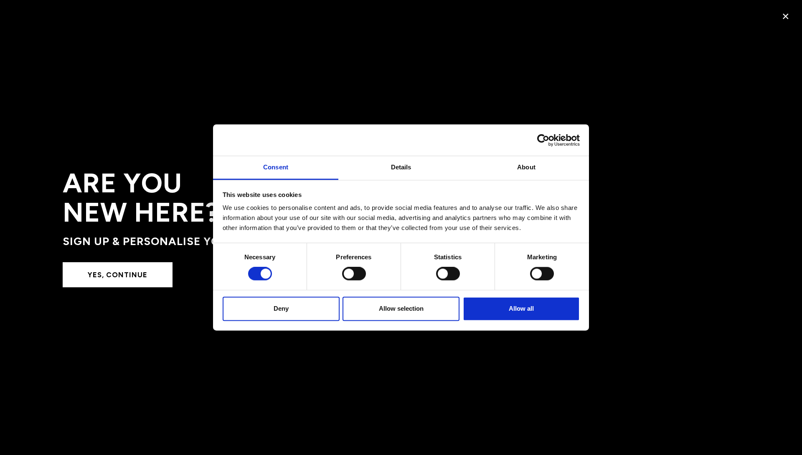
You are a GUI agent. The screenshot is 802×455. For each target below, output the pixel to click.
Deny (281, 308)
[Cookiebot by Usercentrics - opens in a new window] (543, 140)
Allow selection (401, 308)
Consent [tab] (275, 167)
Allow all (521, 308)
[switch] (354, 274)
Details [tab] (401, 167)
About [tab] (526, 167)
